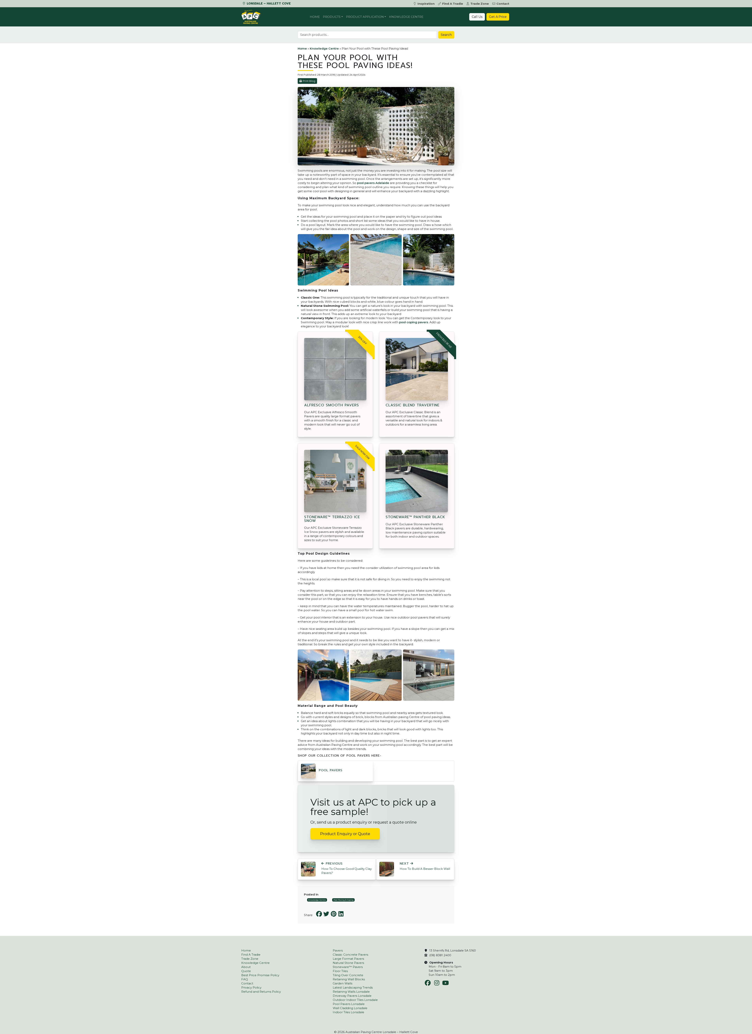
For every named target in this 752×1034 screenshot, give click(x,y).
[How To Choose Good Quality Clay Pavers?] (308, 869)
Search (446, 35)
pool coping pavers (413, 322)
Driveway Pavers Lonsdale (352, 996)
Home (315, 17)
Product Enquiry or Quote (345, 833)
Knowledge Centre (406, 17)
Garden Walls (342, 983)
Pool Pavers (330, 770)
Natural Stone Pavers (348, 963)
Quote (246, 971)
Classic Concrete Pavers (350, 954)
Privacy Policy (251, 987)
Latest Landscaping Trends (353, 987)
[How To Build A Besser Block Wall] (386, 869)
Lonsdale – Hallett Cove (268, 3)
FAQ (244, 979)
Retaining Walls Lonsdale (351, 991)
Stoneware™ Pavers (348, 967)
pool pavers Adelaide (373, 183)
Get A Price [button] (498, 17)
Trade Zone (479, 3)
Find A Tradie (452, 3)
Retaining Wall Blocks (349, 979)
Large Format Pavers (348, 959)
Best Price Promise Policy (260, 975)
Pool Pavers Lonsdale (349, 1004)
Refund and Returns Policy (261, 991)
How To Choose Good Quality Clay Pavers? (346, 868)
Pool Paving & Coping (343, 900)
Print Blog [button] (309, 81)
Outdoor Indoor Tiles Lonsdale (355, 1000)
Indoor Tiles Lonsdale (348, 1012)
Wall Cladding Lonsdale (350, 1008)
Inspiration (426, 3)
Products (332, 17)
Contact (502, 3)
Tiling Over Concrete (348, 975)
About (246, 967)
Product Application (365, 17)
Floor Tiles (340, 971)
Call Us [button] (477, 17)
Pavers (338, 950)
